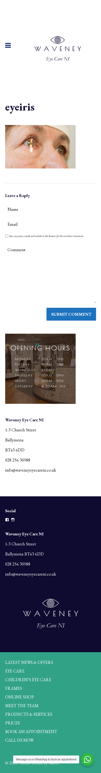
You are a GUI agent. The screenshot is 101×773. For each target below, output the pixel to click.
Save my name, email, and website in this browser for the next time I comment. (46, 236)
